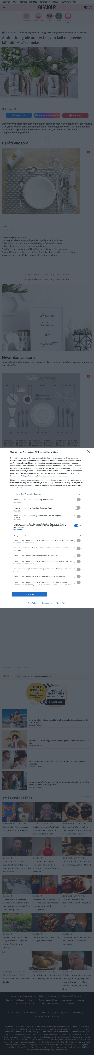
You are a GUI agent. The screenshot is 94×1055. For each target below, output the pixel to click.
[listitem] (47, 494)
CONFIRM (29, 594)
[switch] (77, 499)
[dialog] (47, 527)
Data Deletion (33, 603)
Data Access (47, 603)
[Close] (89, 452)
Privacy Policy (61, 603)
